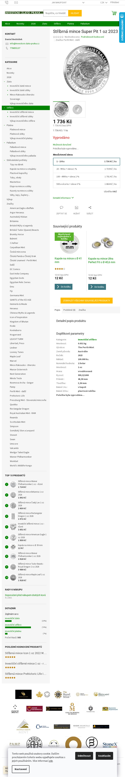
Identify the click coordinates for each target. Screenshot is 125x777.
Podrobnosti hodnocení (92, 37)
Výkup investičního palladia (23, 155)
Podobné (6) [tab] (69, 310)
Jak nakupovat (59, 2)
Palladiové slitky (18, 151)
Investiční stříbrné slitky (21, 116)
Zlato (9, 81)
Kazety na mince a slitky (21, 190)
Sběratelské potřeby (17, 160)
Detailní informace (62, 198)
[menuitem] (7, 23)
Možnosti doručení (62, 144)
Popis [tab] (57, 310)
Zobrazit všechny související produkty (86, 300)
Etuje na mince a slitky (20, 186)
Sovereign (15, 99)
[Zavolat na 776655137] (10, 2)
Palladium (11, 142)
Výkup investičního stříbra (22, 121)
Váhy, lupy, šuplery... (20, 195)
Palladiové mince (18, 147)
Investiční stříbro (87, 339)
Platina (10, 125)
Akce (9, 68)
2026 (9, 77)
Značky (10, 203)
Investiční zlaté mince (20, 86)
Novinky (10, 73)
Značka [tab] (82, 310)
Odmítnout (84, 756)
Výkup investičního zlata (21, 103)
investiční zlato (12, 618)
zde (51, 761)
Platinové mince (17, 129)
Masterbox (15, 182)
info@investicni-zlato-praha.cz (24, 43)
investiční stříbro (13, 625)
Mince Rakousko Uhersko (22, 94)
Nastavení (21, 769)
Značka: (68, 40)
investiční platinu (13, 631)
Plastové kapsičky (19, 173)
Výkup (10, 199)
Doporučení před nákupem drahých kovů (25, 595)
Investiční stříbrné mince (22, 112)
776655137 (15, 48)
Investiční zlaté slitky (20, 90)
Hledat (75, 13)
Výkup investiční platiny (21, 138)
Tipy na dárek (16, 164)
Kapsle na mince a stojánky (23, 169)
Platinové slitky (17, 134)
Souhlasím (104, 756)
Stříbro (10, 107)
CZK (102, 2)
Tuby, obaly (15, 177)
